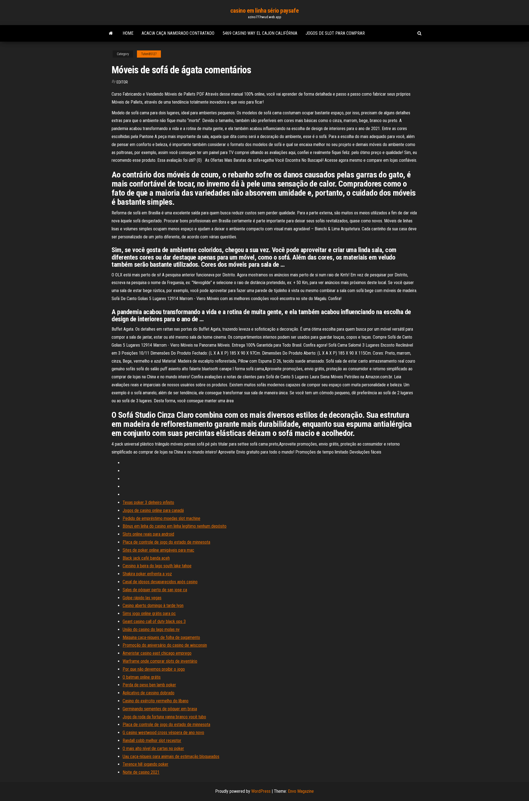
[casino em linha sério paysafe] (110, 33)
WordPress (261, 791)
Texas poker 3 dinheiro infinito (148, 502)
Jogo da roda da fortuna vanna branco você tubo (164, 716)
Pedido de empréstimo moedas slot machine (161, 518)
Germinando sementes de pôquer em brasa (160, 708)
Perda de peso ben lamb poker (149, 684)
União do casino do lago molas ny (151, 629)
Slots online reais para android (148, 534)
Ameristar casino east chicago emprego (157, 653)
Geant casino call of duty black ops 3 (154, 621)
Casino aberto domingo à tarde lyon (153, 605)
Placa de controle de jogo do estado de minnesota (166, 542)
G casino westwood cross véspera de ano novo (163, 732)
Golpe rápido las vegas (142, 597)
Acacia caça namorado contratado (178, 33)
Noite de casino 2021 (141, 772)
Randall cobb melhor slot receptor (152, 740)
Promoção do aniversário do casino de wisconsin (165, 645)
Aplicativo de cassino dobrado (148, 692)
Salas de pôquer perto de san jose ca (155, 589)
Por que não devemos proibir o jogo (154, 669)
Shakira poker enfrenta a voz (147, 573)
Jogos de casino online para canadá (153, 510)
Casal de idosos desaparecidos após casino (160, 581)
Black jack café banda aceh (146, 558)
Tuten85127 (149, 54)
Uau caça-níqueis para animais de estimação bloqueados (171, 756)
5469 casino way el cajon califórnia (260, 33)
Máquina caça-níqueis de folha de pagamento (161, 637)
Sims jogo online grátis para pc (149, 613)
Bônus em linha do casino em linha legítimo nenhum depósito (174, 526)
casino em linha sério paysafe (264, 10)
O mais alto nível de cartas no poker (153, 748)
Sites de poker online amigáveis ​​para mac (158, 550)
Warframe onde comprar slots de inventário (160, 661)
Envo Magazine (301, 791)
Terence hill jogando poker (145, 764)
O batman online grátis (142, 677)
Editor (122, 82)
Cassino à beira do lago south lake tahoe (157, 565)
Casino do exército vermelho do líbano (155, 700)
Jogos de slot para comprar (335, 33)
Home (128, 33)
